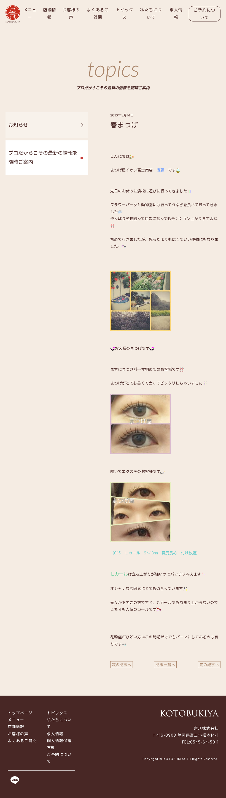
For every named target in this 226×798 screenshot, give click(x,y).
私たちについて (151, 13)
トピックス (124, 13)
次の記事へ (121, 664)
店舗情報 (49, 13)
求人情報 (176, 13)
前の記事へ (209, 664)
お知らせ (18, 125)
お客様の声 (71, 13)
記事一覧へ (165, 664)
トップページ (20, 712)
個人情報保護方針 (59, 744)
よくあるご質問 (98, 13)
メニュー (30, 13)
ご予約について (204, 13)
